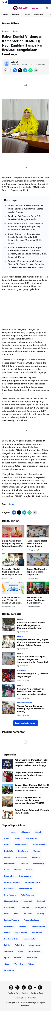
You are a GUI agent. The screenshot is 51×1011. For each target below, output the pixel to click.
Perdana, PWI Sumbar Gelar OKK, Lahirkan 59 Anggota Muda (25, 218)
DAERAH (27, 14)
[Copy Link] (36, 70)
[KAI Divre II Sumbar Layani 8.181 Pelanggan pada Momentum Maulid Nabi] (8, 624)
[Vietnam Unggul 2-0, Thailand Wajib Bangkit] (8, 675)
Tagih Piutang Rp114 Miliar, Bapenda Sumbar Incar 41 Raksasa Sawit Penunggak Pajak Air (37, 544)
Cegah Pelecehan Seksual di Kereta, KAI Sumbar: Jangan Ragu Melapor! (29, 775)
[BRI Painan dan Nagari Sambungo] (38, 588)
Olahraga (21, 670)
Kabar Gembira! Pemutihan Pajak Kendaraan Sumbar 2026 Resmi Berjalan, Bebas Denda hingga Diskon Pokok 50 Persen (27, 252)
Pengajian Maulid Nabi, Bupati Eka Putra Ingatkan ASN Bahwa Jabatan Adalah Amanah (26, 209)
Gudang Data (20, 997)
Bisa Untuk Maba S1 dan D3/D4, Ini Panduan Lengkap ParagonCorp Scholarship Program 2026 (25, 226)
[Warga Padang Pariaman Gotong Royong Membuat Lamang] (8, 707)
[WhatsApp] (30, 70)
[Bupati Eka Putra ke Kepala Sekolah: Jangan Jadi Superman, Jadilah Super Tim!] (38, 559)
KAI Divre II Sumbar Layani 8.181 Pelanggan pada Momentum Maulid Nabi (31, 625)
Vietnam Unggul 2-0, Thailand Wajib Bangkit (32, 675)
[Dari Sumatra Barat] (25, 8)
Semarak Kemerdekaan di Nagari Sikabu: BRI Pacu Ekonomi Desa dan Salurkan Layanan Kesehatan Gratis (26, 264)
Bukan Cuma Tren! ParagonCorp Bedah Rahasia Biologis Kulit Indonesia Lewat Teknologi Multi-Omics (25, 238)
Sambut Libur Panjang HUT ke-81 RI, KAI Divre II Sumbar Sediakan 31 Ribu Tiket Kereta (32, 788)
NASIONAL (16, 14)
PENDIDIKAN (38, 14)
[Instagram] (11, 987)
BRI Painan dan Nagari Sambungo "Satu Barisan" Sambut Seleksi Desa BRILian (37, 600)
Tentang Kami (14, 993)
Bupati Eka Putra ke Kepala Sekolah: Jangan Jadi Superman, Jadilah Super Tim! (37, 572)
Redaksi (25, 993)
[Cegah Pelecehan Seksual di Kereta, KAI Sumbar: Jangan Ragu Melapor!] (7, 776)
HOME (5, 14)
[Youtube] (35, 987)
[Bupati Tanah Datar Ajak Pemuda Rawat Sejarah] (7, 814)
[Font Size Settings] (6, 70)
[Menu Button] (3, 8)
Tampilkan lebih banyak (25, 723)
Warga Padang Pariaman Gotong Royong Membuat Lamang (30, 709)
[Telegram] (25, 70)
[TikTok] (24, 987)
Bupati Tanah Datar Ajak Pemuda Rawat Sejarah (32, 811)
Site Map (32, 997)
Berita (11, 504)
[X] (20, 70)
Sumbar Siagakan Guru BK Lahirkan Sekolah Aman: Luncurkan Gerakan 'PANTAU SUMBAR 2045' (29, 800)
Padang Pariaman (24, 702)
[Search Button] (47, 8)
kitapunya (32, 1002)
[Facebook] (15, 70)
